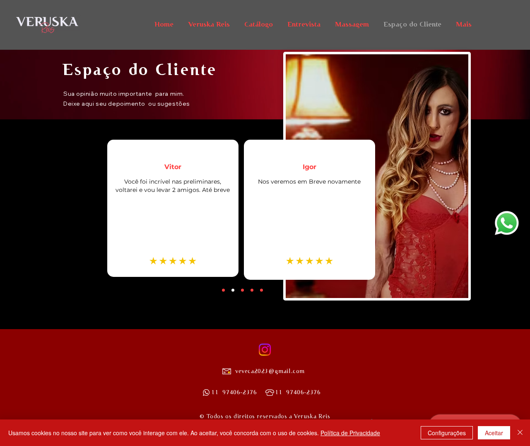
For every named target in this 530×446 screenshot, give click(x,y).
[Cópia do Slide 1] (223, 289)
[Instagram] (265, 350)
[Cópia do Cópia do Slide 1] (232, 289)
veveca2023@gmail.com (270, 371)
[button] (507, 223)
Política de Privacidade (350, 433)
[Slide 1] (242, 289)
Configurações (447, 433)
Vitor (172, 167)
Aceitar (494, 433)
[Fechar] (520, 432)
